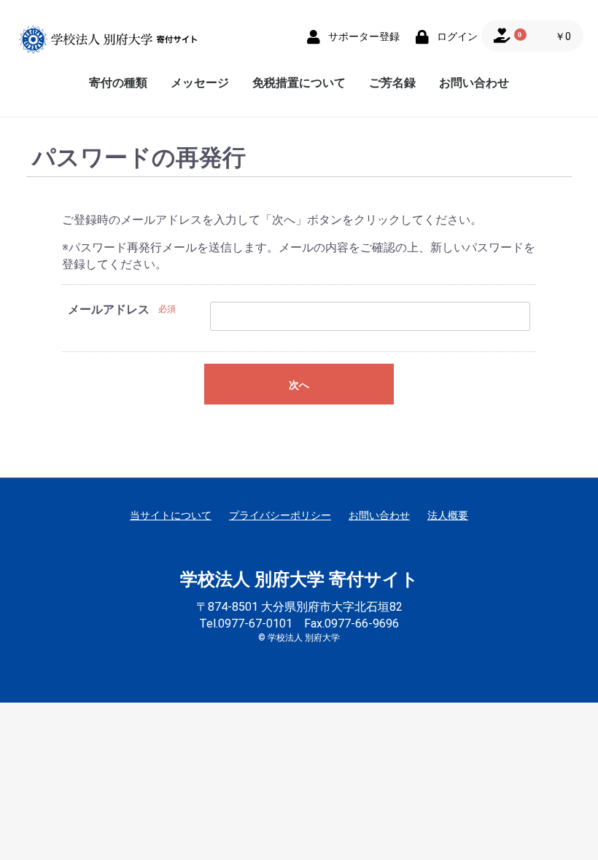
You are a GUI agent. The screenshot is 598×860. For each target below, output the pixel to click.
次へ (299, 385)
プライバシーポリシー (280, 515)
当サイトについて (170, 515)
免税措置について (299, 83)
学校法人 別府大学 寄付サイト (299, 579)
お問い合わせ (474, 83)
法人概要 (447, 515)
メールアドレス (109, 309)
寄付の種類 (118, 83)
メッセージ (200, 83)
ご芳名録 (392, 83)
